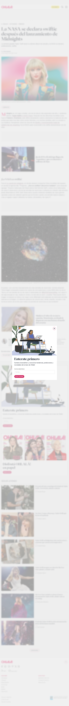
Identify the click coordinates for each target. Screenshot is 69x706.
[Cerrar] (54, 328)
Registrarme (19, 376)
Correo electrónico (19, 369)
